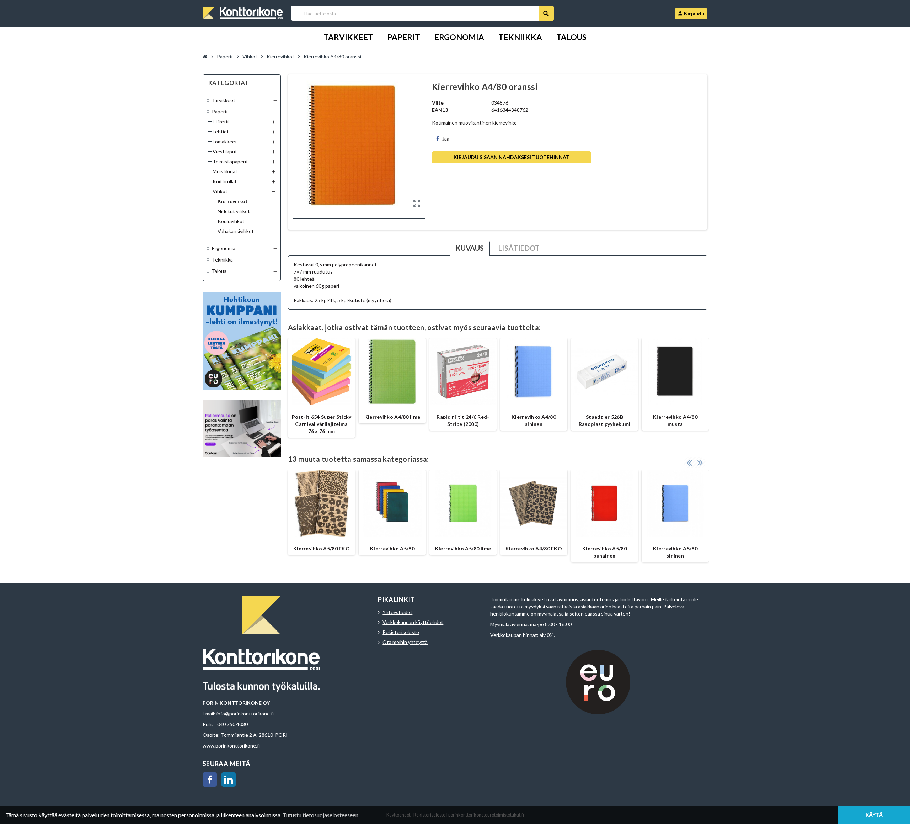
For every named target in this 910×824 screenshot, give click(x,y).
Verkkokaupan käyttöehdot (412, 622)
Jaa (445, 139)
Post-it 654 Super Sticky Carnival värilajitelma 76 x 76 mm (322, 424)
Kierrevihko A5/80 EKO (321, 548)
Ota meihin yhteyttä (405, 642)
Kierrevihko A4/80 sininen (534, 420)
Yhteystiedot (397, 612)
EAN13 (440, 110)
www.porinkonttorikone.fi (231, 746)
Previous (689, 462)
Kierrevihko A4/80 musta (675, 420)
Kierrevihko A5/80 (392, 548)
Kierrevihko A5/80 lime (463, 548)
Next (700, 462)
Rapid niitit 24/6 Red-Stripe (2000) (463, 420)
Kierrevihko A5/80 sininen (675, 552)
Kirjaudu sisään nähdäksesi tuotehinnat (511, 157)
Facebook (210, 779)
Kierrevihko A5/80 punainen (604, 552)
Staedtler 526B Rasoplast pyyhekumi (604, 420)
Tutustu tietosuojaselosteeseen (320, 815)
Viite (438, 103)
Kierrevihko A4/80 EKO (533, 548)
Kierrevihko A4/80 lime (392, 417)
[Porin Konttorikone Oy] (243, 13)
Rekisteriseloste (400, 632)
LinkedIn (228, 779)
